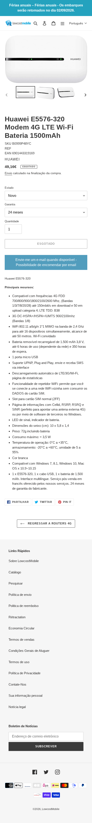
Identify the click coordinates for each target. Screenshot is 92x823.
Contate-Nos (17, 684)
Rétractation (17, 617)
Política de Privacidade (24, 673)
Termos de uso (19, 662)
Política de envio (20, 594)
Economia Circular (21, 628)
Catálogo (15, 572)
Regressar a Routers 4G (49, 523)
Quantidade (12, 221)
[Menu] (62, 23)
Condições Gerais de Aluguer (29, 650)
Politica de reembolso (24, 606)
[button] (78, 23)
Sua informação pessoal (25, 695)
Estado (9, 187)
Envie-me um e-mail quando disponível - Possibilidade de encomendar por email (46, 262)
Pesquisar (16, 583)
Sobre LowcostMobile (24, 561)
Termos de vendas (21, 639)
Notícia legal (17, 707)
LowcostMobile (50, 809)
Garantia (10, 204)
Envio (8, 173)
